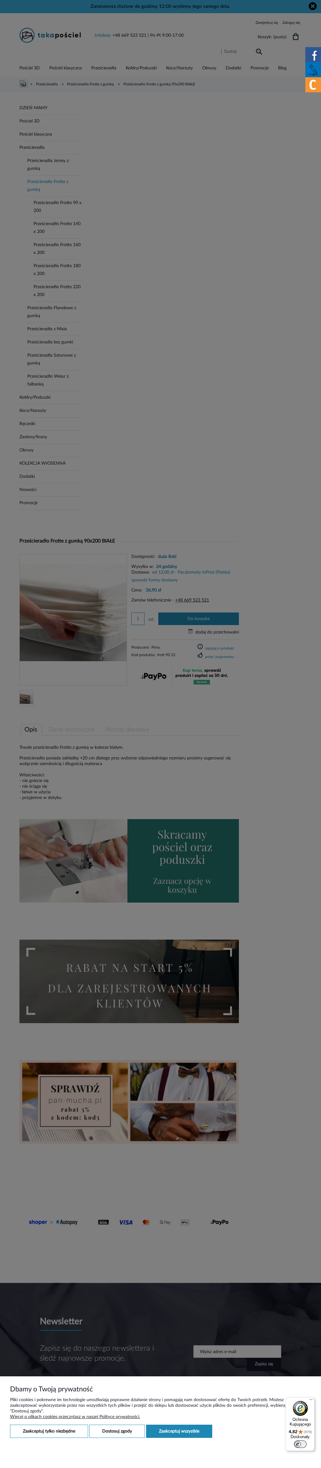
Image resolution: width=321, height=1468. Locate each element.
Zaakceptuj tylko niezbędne (49, 1431)
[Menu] (311, 1401)
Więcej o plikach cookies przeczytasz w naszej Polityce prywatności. (75, 1417)
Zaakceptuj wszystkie (179, 1431)
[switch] (300, 1444)
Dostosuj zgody (117, 1431)
